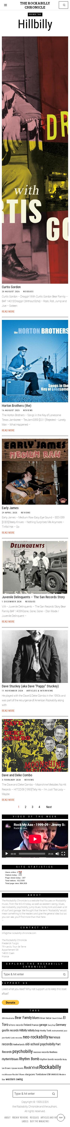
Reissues (28, 291)
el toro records (16, 1025)
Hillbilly (23, 1030)
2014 (4, 1018)
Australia (10, 1018)
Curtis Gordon (11, 287)
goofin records (10, 1030)
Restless (53, 1052)
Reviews (28, 410)
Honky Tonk (45, 1030)
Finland (27, 1024)
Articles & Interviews (40, 691)
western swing (14, 1079)
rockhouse (7, 1074)
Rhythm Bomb (29, 1059)
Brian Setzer (46, 1018)
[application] (35, 839)
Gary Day (51, 1025)
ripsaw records (17, 1068)
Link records (16, 1038)
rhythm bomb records (51, 1059)
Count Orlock (57, 1018)
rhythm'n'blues (10, 1059)
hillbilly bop (33, 1030)
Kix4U (7, 1038)
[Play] (7, 854)
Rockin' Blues (18, 1074)
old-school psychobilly (40, 1044)
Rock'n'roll (31, 1068)
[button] (64, 5)
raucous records (41, 1052)
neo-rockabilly (35, 1037)
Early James (10, 508)
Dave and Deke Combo (17, 775)
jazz (65, 1031)
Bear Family (23, 1017)
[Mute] (57, 854)
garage (43, 1025)
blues (36, 1018)
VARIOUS (55, 1074)
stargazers (30, 1074)
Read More (8, 311)
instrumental (57, 1030)
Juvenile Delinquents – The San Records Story (33, 597)
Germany (61, 1025)
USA (48, 1074)
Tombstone (41, 1074)
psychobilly (22, 1051)
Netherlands (19, 1044)
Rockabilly (50, 1067)
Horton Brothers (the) (16, 406)
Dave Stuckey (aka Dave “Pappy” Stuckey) (30, 686)
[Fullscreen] (63, 854)
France (35, 1024)
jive (3, 1038)
